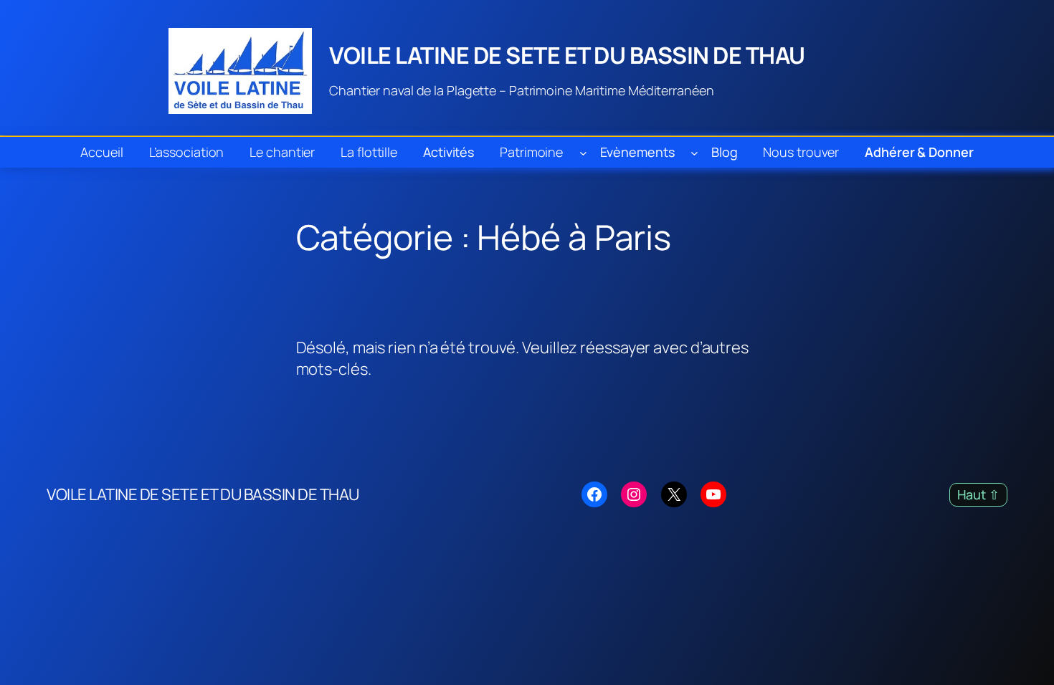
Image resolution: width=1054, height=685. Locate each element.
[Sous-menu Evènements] (694, 152)
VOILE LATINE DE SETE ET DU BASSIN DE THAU (567, 55)
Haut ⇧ (978, 494)
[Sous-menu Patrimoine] (583, 152)
